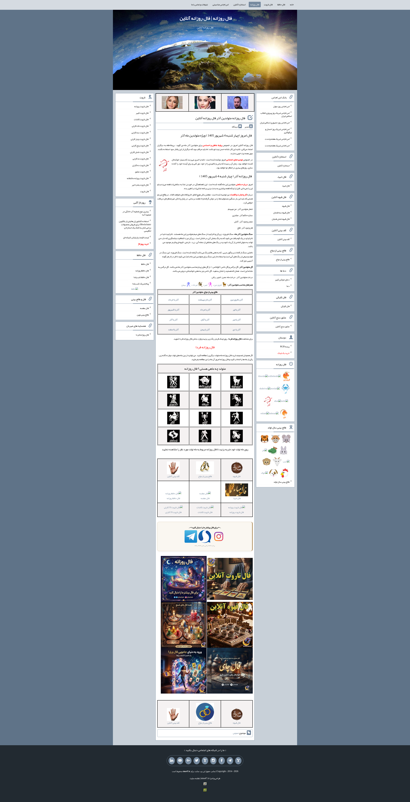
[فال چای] (230, 671)
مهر (206, 285)
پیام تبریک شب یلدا (140, 283)
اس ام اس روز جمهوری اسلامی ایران (275, 122)
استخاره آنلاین (239, 4)
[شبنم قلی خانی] (172, 103)
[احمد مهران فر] (237, 103)
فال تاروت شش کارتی (139, 152)
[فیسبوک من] (221, 760)
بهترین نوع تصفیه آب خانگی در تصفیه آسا (137, 213)
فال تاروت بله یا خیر (140, 185)
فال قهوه (286, 206)
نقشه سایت (195, 778)
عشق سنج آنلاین (282, 326)
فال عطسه (205, 498)
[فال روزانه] (184, 579)
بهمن (183, 285)
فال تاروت (268, 4)
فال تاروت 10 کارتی (173, 512)
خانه (292, 4)
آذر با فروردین (236, 299)
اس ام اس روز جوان (281, 106)
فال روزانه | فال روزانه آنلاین (206, 18)
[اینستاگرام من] (213, 760)
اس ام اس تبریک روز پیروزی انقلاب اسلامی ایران (276, 114)
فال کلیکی (285, 306)
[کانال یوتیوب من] (180, 760)
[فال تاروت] (230, 579)
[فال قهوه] (230, 625)
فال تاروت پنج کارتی (140, 145)
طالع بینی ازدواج (283, 259)
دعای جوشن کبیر (282, 279)
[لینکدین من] (171, 760)
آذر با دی (236, 329)
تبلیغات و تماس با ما (199, 4)
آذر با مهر (237, 319)
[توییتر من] (196, 760)
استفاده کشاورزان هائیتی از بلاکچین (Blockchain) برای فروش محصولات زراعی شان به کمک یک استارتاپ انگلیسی (135, 226)
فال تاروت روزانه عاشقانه (138, 178)
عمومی (236, 733)
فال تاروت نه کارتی (141, 158)
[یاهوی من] (238, 760)
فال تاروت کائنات (205, 512)
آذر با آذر (173, 319)
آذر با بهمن (205, 329)
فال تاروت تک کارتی (140, 126)
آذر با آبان (205, 319)
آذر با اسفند (173, 329)
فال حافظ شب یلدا (141, 277)
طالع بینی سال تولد (282, 482)
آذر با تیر (236, 309)
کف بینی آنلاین (283, 239)
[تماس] (205, 760)
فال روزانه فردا (142, 335)
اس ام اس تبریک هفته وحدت (277, 139)
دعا (288, 286)
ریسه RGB (285, 346)
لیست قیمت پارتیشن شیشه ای (136, 237)
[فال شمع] (184, 625)
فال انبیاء (286, 185)
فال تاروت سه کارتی (140, 132)
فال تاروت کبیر (142, 113)
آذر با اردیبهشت (205, 299)
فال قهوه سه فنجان (281, 212)
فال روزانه (254, 4)
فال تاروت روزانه (237, 512)
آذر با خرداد (173, 299)
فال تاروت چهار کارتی (140, 139)
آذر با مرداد (205, 309)
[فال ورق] (184, 671)
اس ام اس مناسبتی (221, 4)
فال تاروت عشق (142, 171)
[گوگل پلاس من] (188, 760)
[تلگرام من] (230, 760)
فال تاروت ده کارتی (140, 165)
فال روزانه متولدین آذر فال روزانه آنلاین (220, 118)
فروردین (218, 285)
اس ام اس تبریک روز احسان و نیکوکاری (278, 131)
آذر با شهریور (173, 309)
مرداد (195, 285)
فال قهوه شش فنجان (281, 219)
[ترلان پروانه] (205, 103)
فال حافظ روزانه (173, 498)
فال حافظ (281, 4)
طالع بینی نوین (143, 314)
